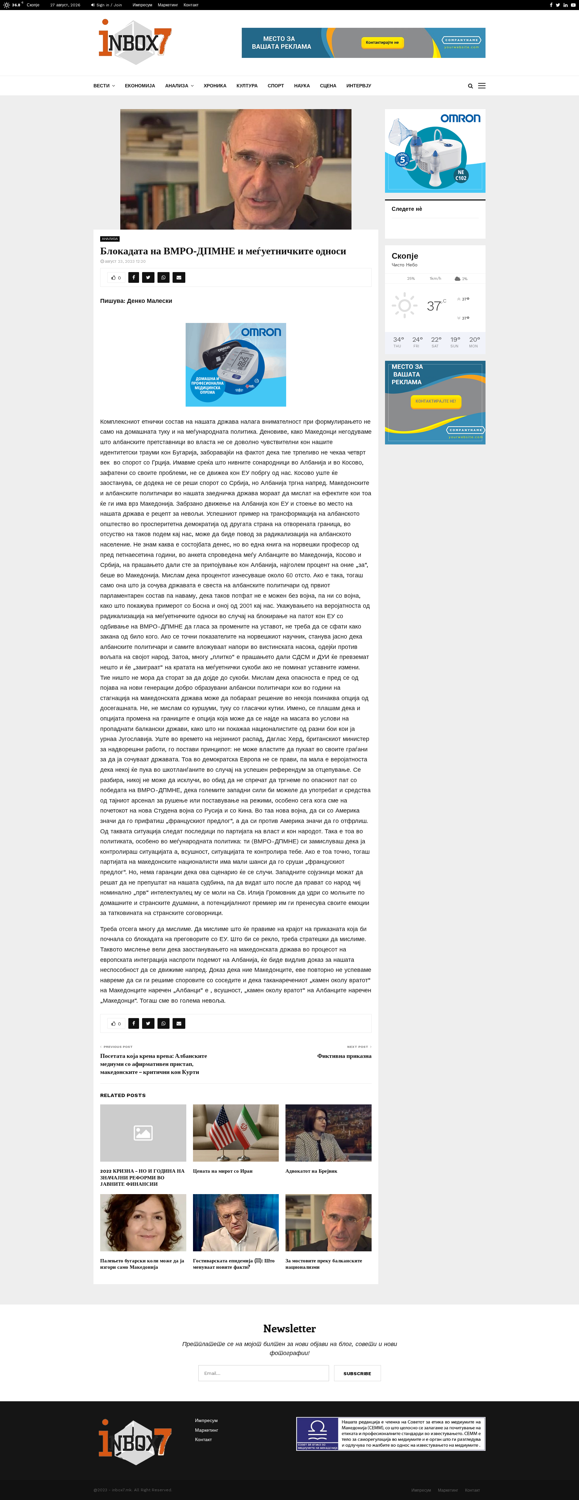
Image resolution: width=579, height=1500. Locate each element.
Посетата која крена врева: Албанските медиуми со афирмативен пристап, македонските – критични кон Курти (153, 1064)
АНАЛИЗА (176, 85)
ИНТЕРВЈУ (358, 85)
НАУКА (302, 85)
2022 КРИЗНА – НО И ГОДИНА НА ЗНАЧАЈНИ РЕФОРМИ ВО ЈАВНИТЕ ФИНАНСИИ (142, 1177)
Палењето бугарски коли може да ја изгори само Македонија (142, 1263)
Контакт (191, 5)
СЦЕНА (328, 85)
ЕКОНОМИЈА (140, 85)
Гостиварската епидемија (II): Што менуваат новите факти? (234, 1263)
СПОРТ (276, 85)
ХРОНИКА (215, 85)
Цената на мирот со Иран (223, 1170)
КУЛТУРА (247, 85)
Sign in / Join (108, 5)
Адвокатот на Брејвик (311, 1170)
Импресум (142, 5)
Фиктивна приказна (344, 1056)
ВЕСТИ (101, 85)
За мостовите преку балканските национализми (323, 1263)
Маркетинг (168, 5)
